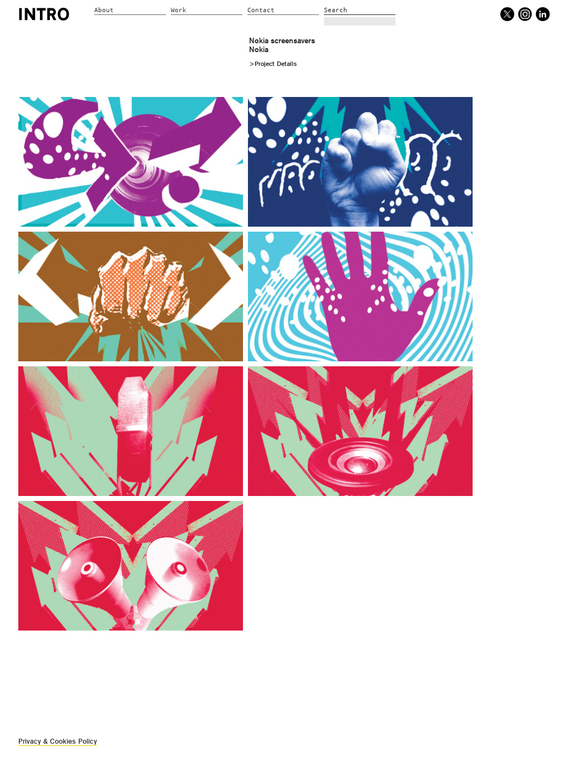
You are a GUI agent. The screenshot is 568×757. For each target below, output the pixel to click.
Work (178, 10)
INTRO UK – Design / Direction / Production (44, 14)
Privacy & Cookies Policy (57, 741)
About (104, 10)
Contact (261, 10)
